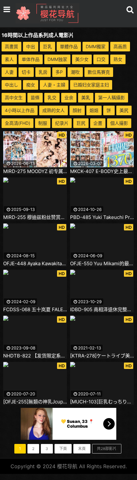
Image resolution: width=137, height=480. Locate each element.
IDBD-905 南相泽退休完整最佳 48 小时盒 (102, 309)
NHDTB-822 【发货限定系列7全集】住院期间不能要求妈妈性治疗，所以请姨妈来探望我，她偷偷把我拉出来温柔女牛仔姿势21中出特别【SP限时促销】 (35, 356)
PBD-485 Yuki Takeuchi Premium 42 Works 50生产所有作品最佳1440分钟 (102, 217)
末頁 (82, 448)
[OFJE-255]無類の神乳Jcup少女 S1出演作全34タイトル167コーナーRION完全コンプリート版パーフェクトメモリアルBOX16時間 (35, 402)
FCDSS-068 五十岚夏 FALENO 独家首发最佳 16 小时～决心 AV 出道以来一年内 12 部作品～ (35, 309)
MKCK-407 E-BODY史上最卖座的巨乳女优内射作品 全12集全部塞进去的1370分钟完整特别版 (102, 171)
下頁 (63, 448)
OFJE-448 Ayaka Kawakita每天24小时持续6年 (35, 263)
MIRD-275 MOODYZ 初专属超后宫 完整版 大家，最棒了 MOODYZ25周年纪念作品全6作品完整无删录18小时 (35, 171)
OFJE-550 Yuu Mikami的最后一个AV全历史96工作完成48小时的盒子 (102, 263)
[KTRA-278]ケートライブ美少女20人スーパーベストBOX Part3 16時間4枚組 (102, 356)
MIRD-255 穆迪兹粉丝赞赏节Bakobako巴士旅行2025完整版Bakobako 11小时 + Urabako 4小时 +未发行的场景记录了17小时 (35, 217)
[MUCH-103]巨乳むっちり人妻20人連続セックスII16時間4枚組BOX (102, 402)
